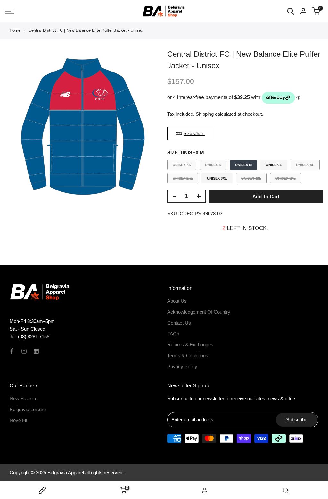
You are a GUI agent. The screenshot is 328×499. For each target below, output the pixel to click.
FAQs (173, 333)
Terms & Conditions (187, 355)
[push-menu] (9, 11)
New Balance (23, 398)
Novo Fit (18, 420)
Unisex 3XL (217, 178)
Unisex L (274, 165)
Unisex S (213, 166)
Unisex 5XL (285, 179)
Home (15, 30)
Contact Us (179, 323)
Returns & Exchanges (190, 344)
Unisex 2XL (182, 179)
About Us (177, 301)
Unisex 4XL (251, 179)
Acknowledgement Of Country (198, 312)
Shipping (205, 114)
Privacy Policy (182, 366)
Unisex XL (305, 166)
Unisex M (243, 165)
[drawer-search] (290, 11)
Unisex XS (181, 166)
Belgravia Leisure (28, 409)
